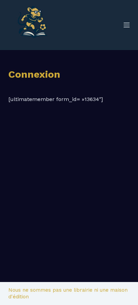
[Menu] (127, 25)
